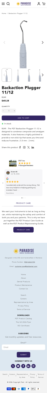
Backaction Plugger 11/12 (18, 13)
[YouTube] (18, 366)
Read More (10, 193)
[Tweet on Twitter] (28, 147)
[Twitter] (13, 366)
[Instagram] (33, 366)
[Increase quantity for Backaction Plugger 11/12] (14, 111)
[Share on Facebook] (20, 147)
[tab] (23, 203)
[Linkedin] (28, 366)
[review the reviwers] (7, 179)
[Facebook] (23, 366)
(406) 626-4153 (29, 262)
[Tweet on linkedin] (33, 147)
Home (4, 13)
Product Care (23, 203)
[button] (3, 3)
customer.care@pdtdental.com (26, 266)
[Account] (38, 3)
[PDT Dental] (23, 3)
